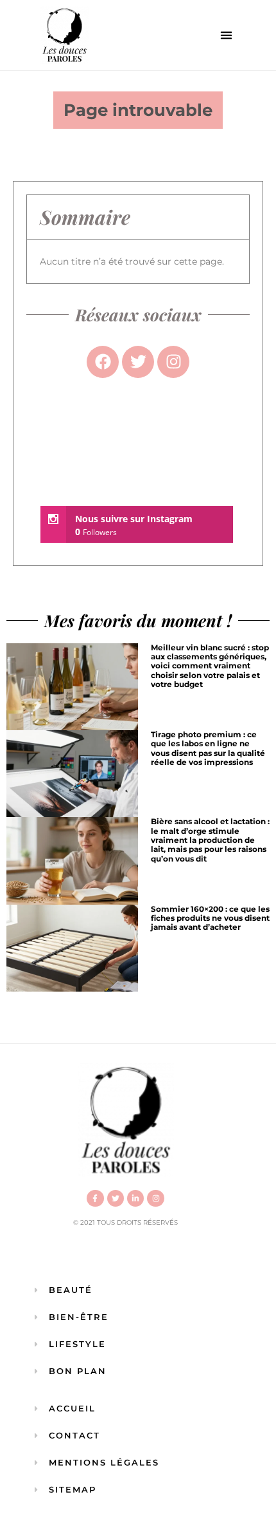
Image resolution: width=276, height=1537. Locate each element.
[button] (227, 35)
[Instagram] (155, 1198)
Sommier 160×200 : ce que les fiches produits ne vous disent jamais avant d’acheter (210, 918)
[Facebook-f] (95, 1198)
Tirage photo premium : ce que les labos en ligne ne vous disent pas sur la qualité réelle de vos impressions (208, 748)
